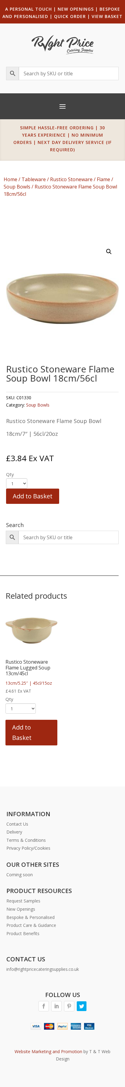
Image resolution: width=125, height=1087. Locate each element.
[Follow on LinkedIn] (56, 1006)
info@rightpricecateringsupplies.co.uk (42, 969)
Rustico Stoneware (71, 179)
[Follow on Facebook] (44, 1006)
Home (10, 179)
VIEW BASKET (107, 16)
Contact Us (17, 824)
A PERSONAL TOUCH (28, 9)
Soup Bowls (17, 186)
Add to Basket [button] (22, 732)
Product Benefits (22, 933)
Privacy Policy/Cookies (28, 848)
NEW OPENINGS (76, 9)
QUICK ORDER (70, 16)
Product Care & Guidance (31, 925)
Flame (103, 179)
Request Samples (23, 901)
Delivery (14, 832)
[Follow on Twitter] (81, 1006)
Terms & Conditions (26, 840)
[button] (108, 251)
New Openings (20, 909)
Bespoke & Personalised (30, 917)
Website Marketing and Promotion (48, 1051)
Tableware (34, 179)
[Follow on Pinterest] (69, 1006)
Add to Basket (32, 496)
